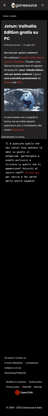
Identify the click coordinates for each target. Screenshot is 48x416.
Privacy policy (12, 387)
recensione (17, 129)
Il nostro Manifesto (13, 363)
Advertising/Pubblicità (15, 373)
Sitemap (38, 387)
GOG (19, 82)
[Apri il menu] (42, 5)
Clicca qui (32, 172)
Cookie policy (35, 382)
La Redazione (31, 363)
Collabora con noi (12, 368)
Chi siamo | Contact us (15, 358)
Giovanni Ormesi (13, 45)
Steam (7, 82)
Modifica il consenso (16, 382)
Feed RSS (26, 387)
